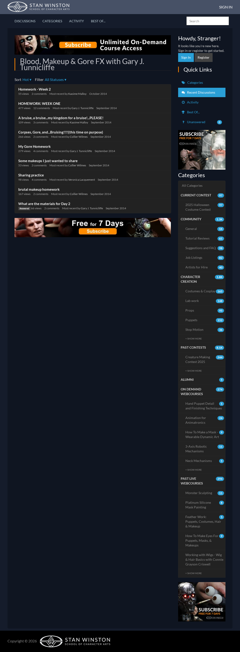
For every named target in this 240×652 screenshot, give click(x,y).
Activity (76, 21)
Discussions (25, 21)
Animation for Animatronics (204, 420)
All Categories (192, 185)
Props (204, 310)
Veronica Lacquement (81, 179)
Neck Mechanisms (204, 461)
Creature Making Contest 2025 (204, 359)
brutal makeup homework (39, 189)
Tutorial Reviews (204, 238)
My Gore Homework (34, 146)
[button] (26, 79)
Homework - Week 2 (34, 89)
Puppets (204, 320)
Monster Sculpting (204, 493)
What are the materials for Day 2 (44, 204)
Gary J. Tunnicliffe (82, 108)
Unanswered (203, 122)
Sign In (225, 7)
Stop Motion (204, 330)
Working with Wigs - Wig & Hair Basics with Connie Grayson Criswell (204, 559)
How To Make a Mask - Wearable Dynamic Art (204, 434)
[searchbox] (207, 20)
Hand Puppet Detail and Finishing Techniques (204, 405)
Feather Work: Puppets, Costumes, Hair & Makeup (204, 521)
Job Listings (204, 257)
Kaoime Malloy (77, 93)
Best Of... (98, 21)
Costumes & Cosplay (204, 291)
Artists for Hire (204, 267)
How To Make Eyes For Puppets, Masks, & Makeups (204, 540)
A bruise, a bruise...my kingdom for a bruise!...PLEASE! (60, 118)
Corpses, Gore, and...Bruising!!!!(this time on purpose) (60, 132)
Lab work (204, 301)
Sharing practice (31, 175)
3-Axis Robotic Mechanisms (204, 448)
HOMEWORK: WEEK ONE (39, 103)
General (204, 229)
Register (204, 57)
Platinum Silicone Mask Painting (204, 504)
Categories (52, 21)
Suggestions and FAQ (204, 248)
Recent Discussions (200, 92)
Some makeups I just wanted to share (48, 161)
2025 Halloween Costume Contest (204, 207)
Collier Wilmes (79, 136)
